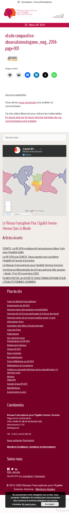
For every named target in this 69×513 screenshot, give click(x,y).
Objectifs (11, 380)
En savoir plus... (29, 504)
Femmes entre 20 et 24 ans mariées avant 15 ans (31, 318)
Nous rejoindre (14, 353)
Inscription (27, 476)
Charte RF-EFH (14, 349)
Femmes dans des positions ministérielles (27, 309)
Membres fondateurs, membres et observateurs (31, 447)
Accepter (49, 504)
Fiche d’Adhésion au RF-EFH (20, 361)
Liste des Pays (14, 330)
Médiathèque (13, 388)
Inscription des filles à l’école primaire (25, 326)
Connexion (39, 476)
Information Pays (15, 321)
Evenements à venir (16, 392)
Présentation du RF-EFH (18, 341)
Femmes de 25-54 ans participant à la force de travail (33, 314)
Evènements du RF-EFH (18, 305)
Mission (11, 376)
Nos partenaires (14, 357)
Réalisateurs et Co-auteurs (20, 365)
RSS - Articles (13, 472)
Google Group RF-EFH (17, 384)
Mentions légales (45, 489)
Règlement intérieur (17, 345)
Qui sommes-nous (16, 338)
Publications (13, 334)
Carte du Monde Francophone (21, 301)
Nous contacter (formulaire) (20, 440)
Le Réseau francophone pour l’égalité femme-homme (33, 265)
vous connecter (27, 102)
